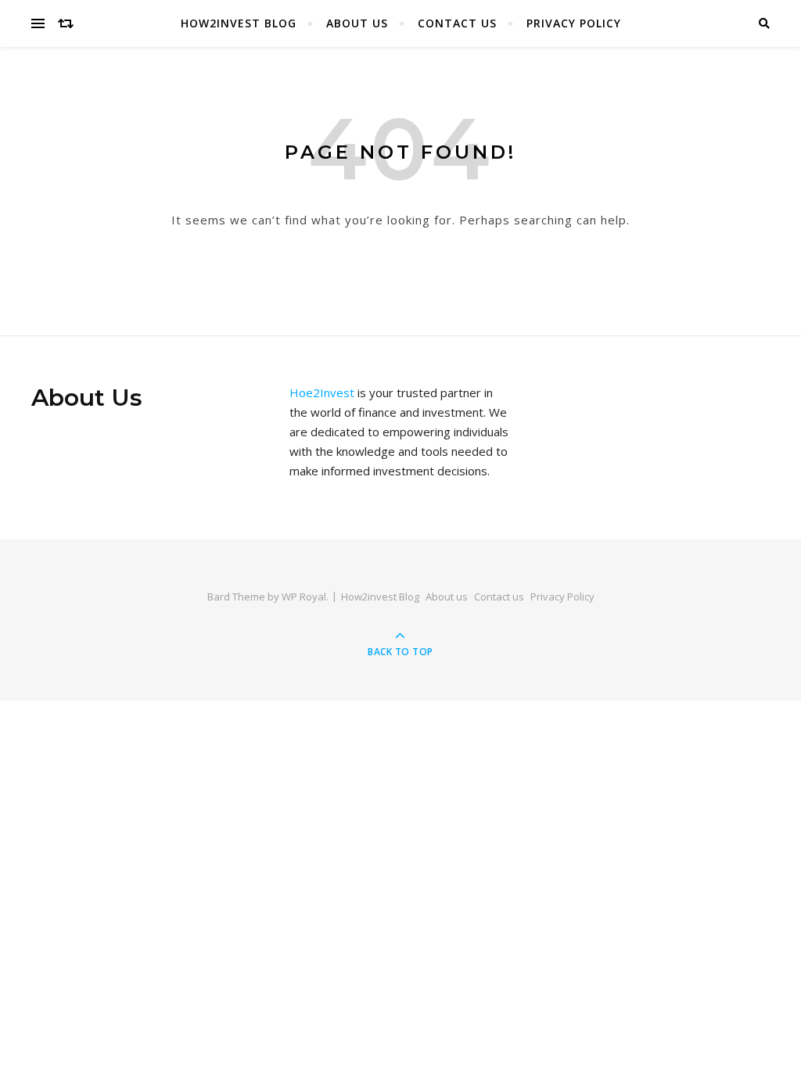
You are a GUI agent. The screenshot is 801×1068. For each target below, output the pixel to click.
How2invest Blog (238, 23)
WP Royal (304, 597)
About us (357, 23)
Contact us (457, 23)
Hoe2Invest (321, 392)
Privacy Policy (573, 23)
